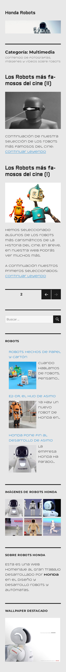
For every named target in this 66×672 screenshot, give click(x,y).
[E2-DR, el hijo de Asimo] (22, 414)
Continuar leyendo (25, 151)
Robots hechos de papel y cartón (35, 355)
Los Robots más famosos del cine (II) (30, 80)
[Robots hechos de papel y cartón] (22, 375)
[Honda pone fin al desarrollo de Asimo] (22, 459)
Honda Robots (20, 12)
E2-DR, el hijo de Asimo (32, 396)
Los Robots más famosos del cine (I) (30, 171)
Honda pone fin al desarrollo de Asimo (31, 438)
